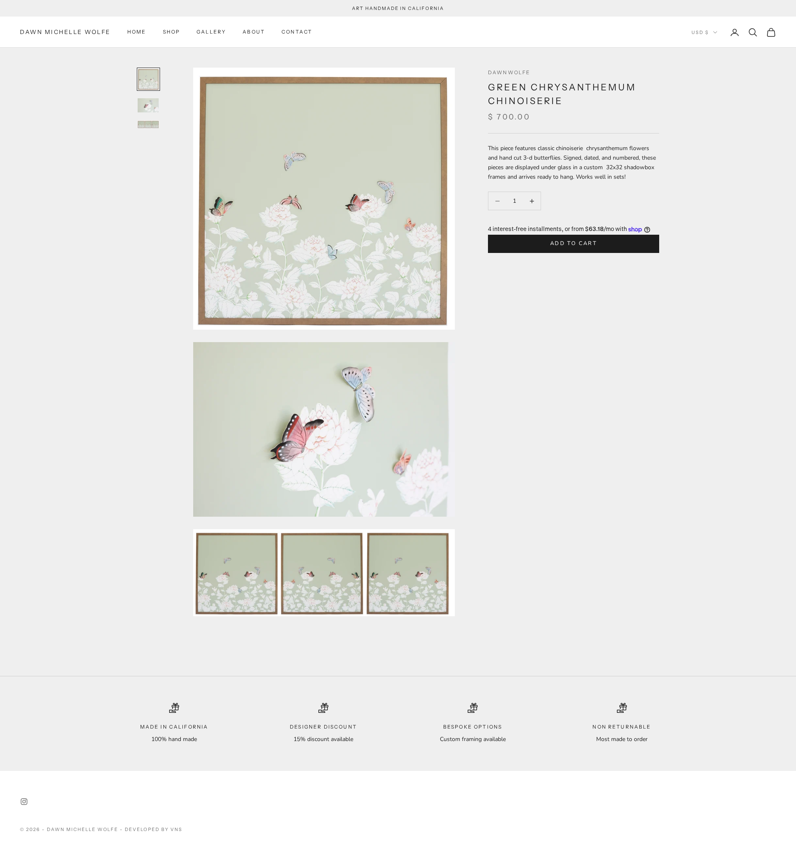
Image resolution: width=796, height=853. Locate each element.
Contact (297, 32)
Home (136, 32)
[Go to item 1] (148, 79)
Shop (171, 32)
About (254, 32)
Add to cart (573, 244)
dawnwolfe (509, 72)
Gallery (211, 32)
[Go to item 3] (148, 124)
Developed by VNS (153, 829)
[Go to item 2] (148, 105)
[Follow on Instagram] (24, 801)
